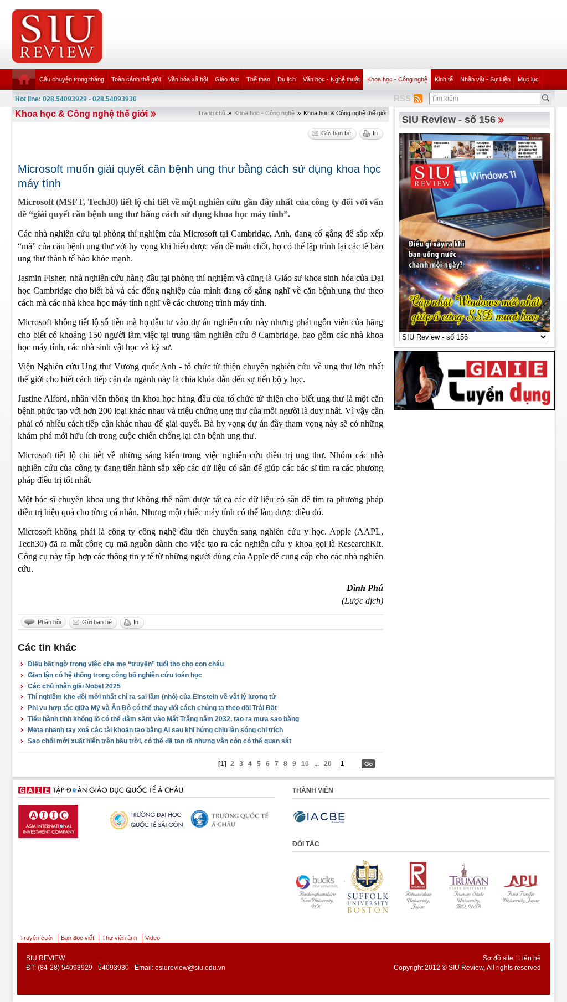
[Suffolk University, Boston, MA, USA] (367, 887)
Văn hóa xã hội (188, 79)
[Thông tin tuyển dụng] (474, 380)
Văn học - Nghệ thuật (331, 79)
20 (328, 764)
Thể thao (258, 79)
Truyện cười (36, 937)
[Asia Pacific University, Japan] (520, 887)
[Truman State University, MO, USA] (469, 887)
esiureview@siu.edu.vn (190, 968)
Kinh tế (444, 79)
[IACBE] (319, 817)
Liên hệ (529, 958)
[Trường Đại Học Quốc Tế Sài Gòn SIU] (102, 819)
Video (152, 937)
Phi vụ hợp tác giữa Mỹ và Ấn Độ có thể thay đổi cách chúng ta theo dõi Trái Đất (152, 708)
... (316, 764)
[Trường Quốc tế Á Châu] (188, 820)
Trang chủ (211, 113)
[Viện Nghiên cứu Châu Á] (273, 819)
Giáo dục (227, 79)
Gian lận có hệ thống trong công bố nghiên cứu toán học (115, 675)
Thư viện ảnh (119, 937)
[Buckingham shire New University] (316, 887)
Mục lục (528, 79)
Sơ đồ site (498, 958)
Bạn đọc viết (77, 937)
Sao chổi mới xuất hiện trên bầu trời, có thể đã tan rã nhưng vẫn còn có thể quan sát (159, 741)
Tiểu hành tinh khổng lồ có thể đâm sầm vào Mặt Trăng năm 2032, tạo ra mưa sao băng (163, 719)
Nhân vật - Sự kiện (485, 79)
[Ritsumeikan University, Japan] (418, 887)
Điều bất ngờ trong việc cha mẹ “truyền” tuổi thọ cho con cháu (126, 664)
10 (305, 764)
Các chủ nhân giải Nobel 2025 (74, 686)
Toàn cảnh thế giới (136, 79)
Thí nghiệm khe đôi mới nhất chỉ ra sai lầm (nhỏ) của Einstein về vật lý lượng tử (152, 697)
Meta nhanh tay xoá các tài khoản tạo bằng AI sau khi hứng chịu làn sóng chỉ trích (155, 730)
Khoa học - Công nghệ (397, 79)
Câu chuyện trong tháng (71, 79)
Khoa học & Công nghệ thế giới (81, 114)
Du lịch (286, 79)
